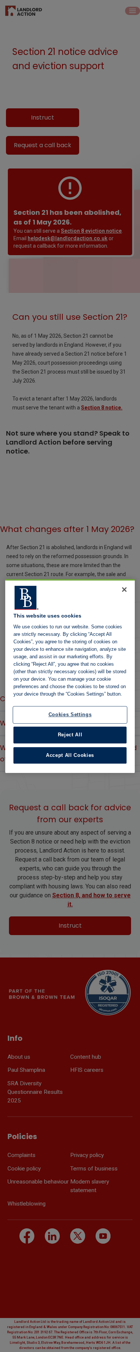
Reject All (70, 734)
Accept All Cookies (70, 755)
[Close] (124, 589)
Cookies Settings (70, 715)
